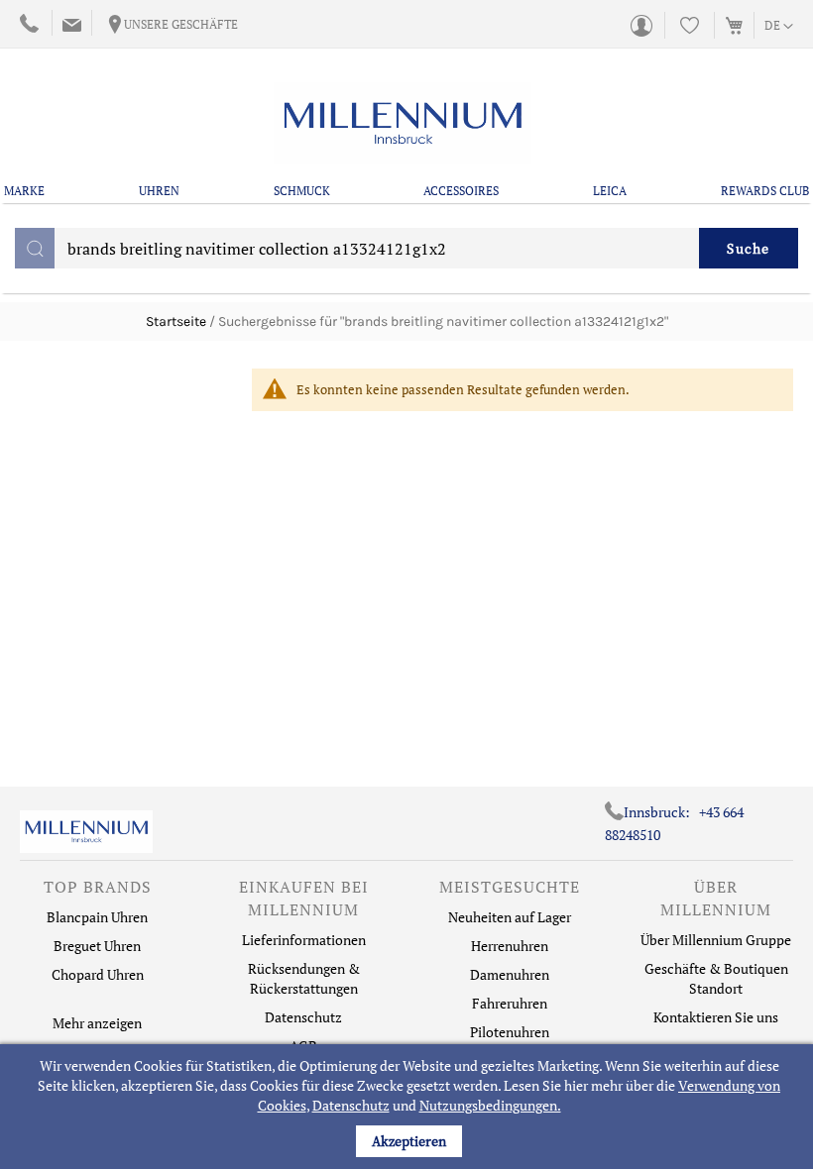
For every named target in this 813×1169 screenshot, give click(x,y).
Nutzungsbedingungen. (490, 1105)
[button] (778, 27)
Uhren (159, 190)
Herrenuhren (509, 945)
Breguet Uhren (97, 945)
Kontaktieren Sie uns (715, 1017)
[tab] (97, 891)
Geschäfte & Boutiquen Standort (716, 978)
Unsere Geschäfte (181, 24)
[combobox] (406, 248)
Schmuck (302, 190)
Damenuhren (509, 974)
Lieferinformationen (304, 939)
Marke (24, 190)
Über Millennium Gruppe (715, 939)
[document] (409, 1106)
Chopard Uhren (98, 974)
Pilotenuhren (509, 1031)
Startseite (176, 321)
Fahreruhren (509, 1003)
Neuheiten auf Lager (509, 916)
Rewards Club (765, 190)
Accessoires (461, 190)
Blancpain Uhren (97, 916)
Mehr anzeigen (97, 1022)
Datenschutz (351, 1105)
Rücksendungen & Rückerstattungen (304, 978)
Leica (610, 190)
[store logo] (402, 123)
